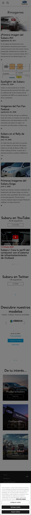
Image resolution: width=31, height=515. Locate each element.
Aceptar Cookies (15, 512)
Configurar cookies (15, 502)
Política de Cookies (21, 499)
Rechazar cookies (15, 507)
